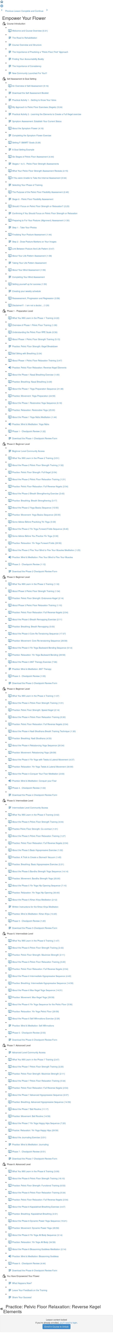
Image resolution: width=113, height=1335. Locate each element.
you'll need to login (68, 1322)
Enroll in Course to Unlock (56, 1326)
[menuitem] (2, 6)
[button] (2, 2)
